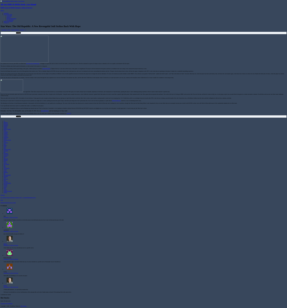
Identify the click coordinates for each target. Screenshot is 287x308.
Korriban (6, 153)
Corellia (5, 133)
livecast (5, 156)
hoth (5, 144)
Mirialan (6, 160)
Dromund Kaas (7, 140)
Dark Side (6, 137)
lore (4, 157)
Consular (6, 132)
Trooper (5, 184)
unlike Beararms (46, 68)
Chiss (5, 130)
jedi (4, 152)
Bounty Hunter (7, 129)
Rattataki (6, 172)
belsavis (5, 126)
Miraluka (6, 158)
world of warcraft (8, 191)
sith (4, 173)
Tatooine (6, 181)
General (22, 30)
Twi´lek (5, 185)
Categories (6, 13)
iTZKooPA (9, 16)
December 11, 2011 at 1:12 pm (11, 231)
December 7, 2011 (5, 30)
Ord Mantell (6, 168)
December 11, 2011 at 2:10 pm (11, 245)
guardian (6, 142)
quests (5, 171)
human (5, 145)
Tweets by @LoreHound (6, 303)
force (5, 141)
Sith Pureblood (7, 175)
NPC (5, 167)
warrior (5, 189)
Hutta (5, 146)
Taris (5, 180)
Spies (5, 177)
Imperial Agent (7, 149)
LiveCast (69, 113)
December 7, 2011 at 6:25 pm (11, 217)
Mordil (5, 244)
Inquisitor (6, 150)
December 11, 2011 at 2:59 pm (11, 259)
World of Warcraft (116, 100)
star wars (6, 179)
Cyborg (5, 136)
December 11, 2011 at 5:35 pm (11, 273)
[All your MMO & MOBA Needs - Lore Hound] (12, 1)
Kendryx (9, 17)
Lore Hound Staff (8, 14)
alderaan (6, 122)
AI (4, 121)
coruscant (6, 134)
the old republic (7, 183)
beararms (6, 125)
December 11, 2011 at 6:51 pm (11, 287)
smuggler (6, 176)
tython (5, 187)
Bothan (5, 128)
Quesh (5, 169)
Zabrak (5, 192)
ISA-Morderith (10, 20)
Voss (5, 188)
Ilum (5, 148)
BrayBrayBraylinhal (11, 18)
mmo (5, 161)
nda (4, 165)
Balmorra (6, 123)
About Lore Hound (8, 21)
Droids (5, 138)
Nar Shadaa (6, 164)
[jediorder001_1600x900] (24, 62)
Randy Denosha (15, 30)
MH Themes (24, 306)
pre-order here (45, 110)
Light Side (6, 154)
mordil (5, 163)
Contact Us (6, 22)
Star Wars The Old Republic (32, 63)
